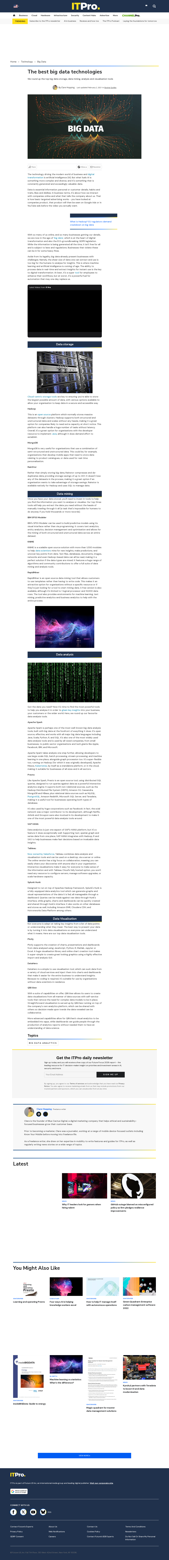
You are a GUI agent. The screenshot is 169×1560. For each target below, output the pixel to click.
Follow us (84, 167)
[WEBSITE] (46, 1114)
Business (23, 15)
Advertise (104, 15)
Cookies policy (93, 1531)
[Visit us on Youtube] (33, 1512)
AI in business (70, 21)
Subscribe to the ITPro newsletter (45, 21)
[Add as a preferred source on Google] (19, 1491)
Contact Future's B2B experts (100, 1536)
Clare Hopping (68, 87)
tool (77, 272)
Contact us (92, 1526)
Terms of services (77, 1083)
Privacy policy (16, 1531)
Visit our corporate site (101, 1483)
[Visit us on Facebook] (13, 1512)
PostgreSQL (34, 796)
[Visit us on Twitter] (23, 1512)
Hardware (45, 15)
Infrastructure (60, 15)
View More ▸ (84, 1456)
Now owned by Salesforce (41, 854)
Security (75, 15)
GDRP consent (17, 1536)
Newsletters (130, 1531)
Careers (52, 1536)
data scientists (43, 550)
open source (44, 414)
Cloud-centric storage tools (42, 396)
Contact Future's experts (21, 1526)
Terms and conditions (135, 1526)
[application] (65, 311)
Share (34, 167)
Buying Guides (110, 87)
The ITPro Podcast (111, 21)
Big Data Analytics (43, 1043)
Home (13, 61)
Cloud (34, 15)
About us (53, 1526)
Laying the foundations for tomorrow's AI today (144, 21)
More (115, 15)
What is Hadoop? (79, 221)
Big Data (41, 61)
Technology (27, 61)
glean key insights (71, 710)
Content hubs (89, 15)
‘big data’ (58, 237)
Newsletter (97, 167)
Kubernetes (41, 765)
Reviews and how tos (89, 21)
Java (54, 433)
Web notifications (57, 1531)
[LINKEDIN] (39, 1114)
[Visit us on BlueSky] (42, 1512)
